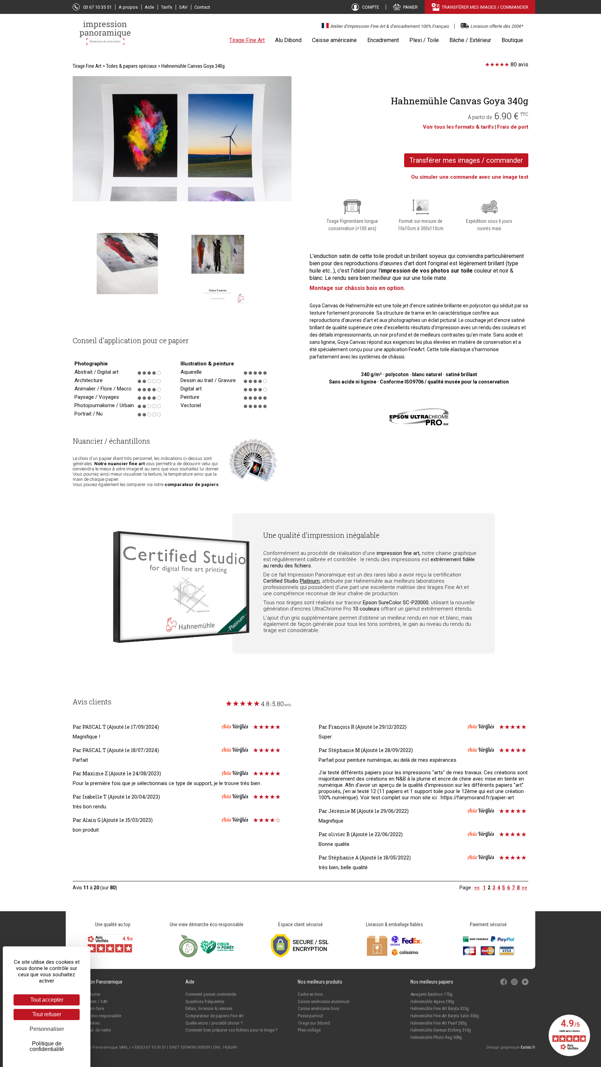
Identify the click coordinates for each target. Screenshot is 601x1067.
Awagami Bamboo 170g (431, 994)
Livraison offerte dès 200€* (497, 26)
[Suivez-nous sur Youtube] (525, 985)
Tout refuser (46, 1014)
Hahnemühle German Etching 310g (440, 1030)
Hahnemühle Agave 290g (432, 1001)
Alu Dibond (288, 40)
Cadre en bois (310, 994)
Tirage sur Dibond (314, 1023)
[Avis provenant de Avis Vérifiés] (251, 727)
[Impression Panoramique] (105, 36)
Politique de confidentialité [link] (47, 1046)
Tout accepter (46, 1000)
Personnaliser (47, 1029)
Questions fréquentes (204, 1001)
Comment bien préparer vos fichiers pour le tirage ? (231, 1030)
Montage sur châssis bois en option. (357, 288)
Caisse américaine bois (318, 1008)
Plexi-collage (309, 1030)
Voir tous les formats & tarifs (458, 127)
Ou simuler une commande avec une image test (469, 177)
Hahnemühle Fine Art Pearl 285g (438, 1023)
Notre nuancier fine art (119, 463)
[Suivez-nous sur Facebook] (504, 985)
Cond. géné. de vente (92, 1030)
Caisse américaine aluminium (324, 1001)
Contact (202, 7)
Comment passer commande (210, 994)
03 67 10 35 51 (97, 7)
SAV (183, 7)
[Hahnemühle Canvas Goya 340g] (182, 139)
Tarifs (166, 7)
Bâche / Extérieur (470, 40)
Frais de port (512, 127)
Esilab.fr (528, 1047)
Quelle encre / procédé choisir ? (214, 1023)
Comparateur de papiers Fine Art (214, 1015)
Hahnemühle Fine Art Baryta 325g (439, 1008)
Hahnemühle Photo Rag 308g (436, 1037)
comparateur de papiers (191, 484)
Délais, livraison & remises (208, 1008)
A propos (128, 7)
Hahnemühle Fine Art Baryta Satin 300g (444, 1015)
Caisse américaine (334, 40)
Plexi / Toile (424, 40)
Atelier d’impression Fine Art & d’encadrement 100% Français (389, 26)
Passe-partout (310, 1015)
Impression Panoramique (97, 982)
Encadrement (383, 40)
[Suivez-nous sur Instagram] (515, 985)
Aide (149, 7)
